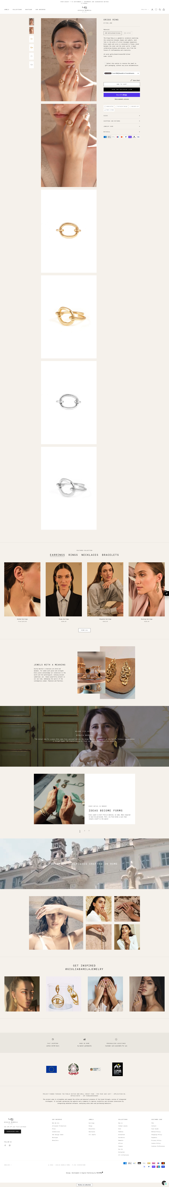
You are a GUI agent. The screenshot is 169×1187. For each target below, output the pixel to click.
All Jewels (92, 1134)
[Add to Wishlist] (38, 564)
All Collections (123, 1155)
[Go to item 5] (31, 56)
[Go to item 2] (31, 30)
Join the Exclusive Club (122, 89)
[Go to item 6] (31, 64)
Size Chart (136, 80)
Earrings (57, 554)
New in (120, 1123)
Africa (120, 1143)
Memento (120, 1140)
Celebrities (56, 1131)
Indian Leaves (122, 1126)
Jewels (6, 9)
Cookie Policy (156, 1143)
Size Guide (154, 1129)
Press (54, 1129)
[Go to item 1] (31, 21)
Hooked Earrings (22, 619)
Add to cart (122, 84)
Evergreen (121, 1152)
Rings (73, 554)
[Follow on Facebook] (5, 1145)
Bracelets (110, 554)
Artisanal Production (59, 1126)
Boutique (28, 9)
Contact (153, 1126)
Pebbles (120, 1131)
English (144, 9)
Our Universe (41, 9)
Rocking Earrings (146, 619)
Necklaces (90, 554)
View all (84, 630)
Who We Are (55, 1123)
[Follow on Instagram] (10, 1145)
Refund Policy (156, 1131)
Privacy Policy (156, 1140)
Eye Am (120, 1149)
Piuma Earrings (64, 619)
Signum (120, 1146)
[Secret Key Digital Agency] (100, 1173)
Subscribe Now (12, 1131)
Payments (154, 1137)
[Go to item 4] (31, 47)
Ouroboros (121, 1137)
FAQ (152, 1123)
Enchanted (121, 1134)
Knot (119, 1129)
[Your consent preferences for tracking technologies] (166, 1184)
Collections (17, 9)
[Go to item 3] (31, 39)
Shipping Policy (156, 1134)
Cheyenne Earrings (105, 619)
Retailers (55, 1140)
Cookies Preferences (158, 1146)
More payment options (122, 99)
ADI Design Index (57, 1134)
